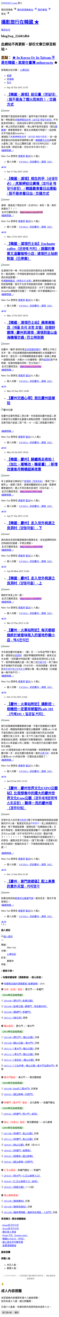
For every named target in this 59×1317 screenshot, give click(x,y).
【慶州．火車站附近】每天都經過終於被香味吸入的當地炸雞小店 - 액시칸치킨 (31, 635)
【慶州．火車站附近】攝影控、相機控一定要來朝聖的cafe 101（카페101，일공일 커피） (31, 709)
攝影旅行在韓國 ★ (20, 22)
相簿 (9, 75)
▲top (3, 167)
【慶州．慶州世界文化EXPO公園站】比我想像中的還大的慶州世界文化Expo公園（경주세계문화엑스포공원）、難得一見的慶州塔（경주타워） (32, 798)
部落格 (10, 79)
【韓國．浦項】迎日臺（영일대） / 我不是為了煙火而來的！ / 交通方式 (32, 99)
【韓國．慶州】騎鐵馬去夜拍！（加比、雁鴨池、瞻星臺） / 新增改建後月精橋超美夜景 (32, 464)
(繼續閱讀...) (7, 150)
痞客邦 (21, 156)
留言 (28, 156)
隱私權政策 (50, 1276)
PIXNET (13, 1276)
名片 (9, 82)
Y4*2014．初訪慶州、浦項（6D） (36, 162)
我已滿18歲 (7, 1312)
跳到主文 (5, 30)
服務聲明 (30, 1279)
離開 (16, 1312)
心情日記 (24, 70)
